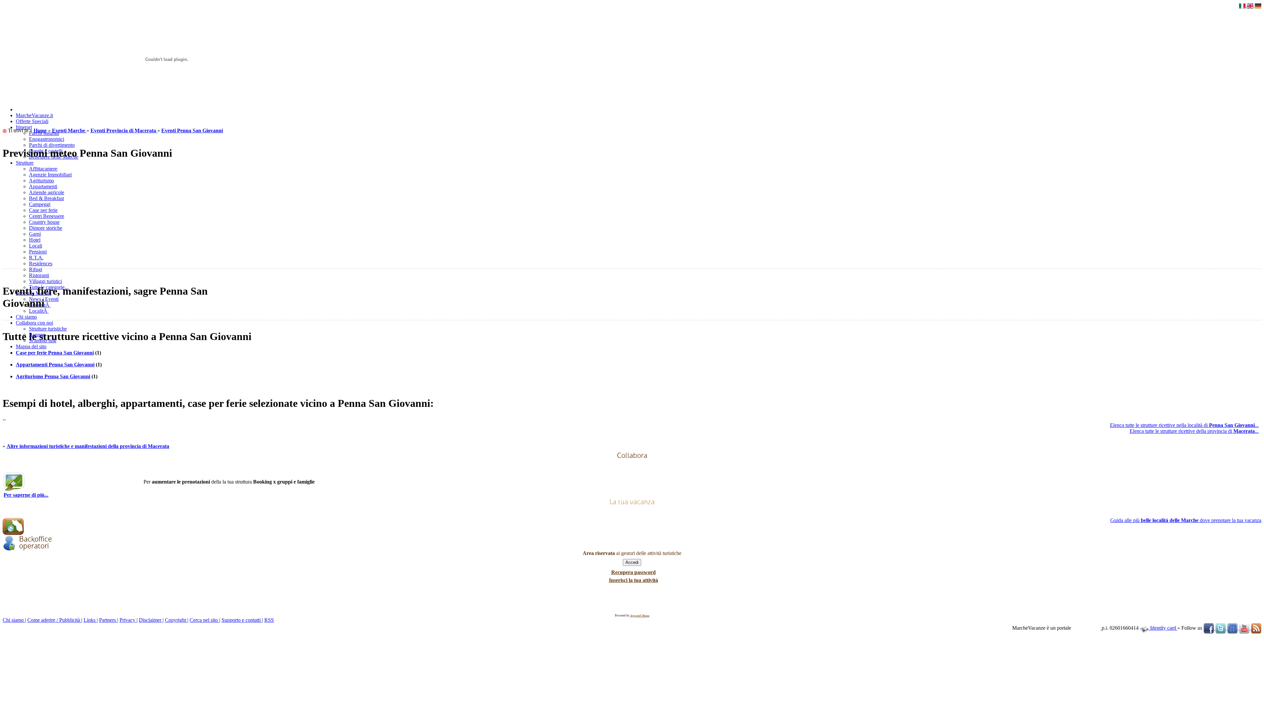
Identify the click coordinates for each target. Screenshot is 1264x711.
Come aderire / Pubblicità (54, 620)
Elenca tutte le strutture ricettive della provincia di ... (1194, 431)
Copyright (176, 620)
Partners (108, 620)
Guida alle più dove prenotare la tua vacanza (1185, 520)
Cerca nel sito (204, 620)
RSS (269, 620)
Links (90, 620)
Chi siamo (14, 620)
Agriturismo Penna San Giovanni (53, 376)
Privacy (128, 620)
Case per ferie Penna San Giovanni (55, 353)
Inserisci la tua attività (633, 580)
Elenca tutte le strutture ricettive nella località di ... (1184, 425)
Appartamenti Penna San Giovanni (55, 364)
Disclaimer (151, 620)
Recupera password (633, 572)
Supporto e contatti (242, 620)
